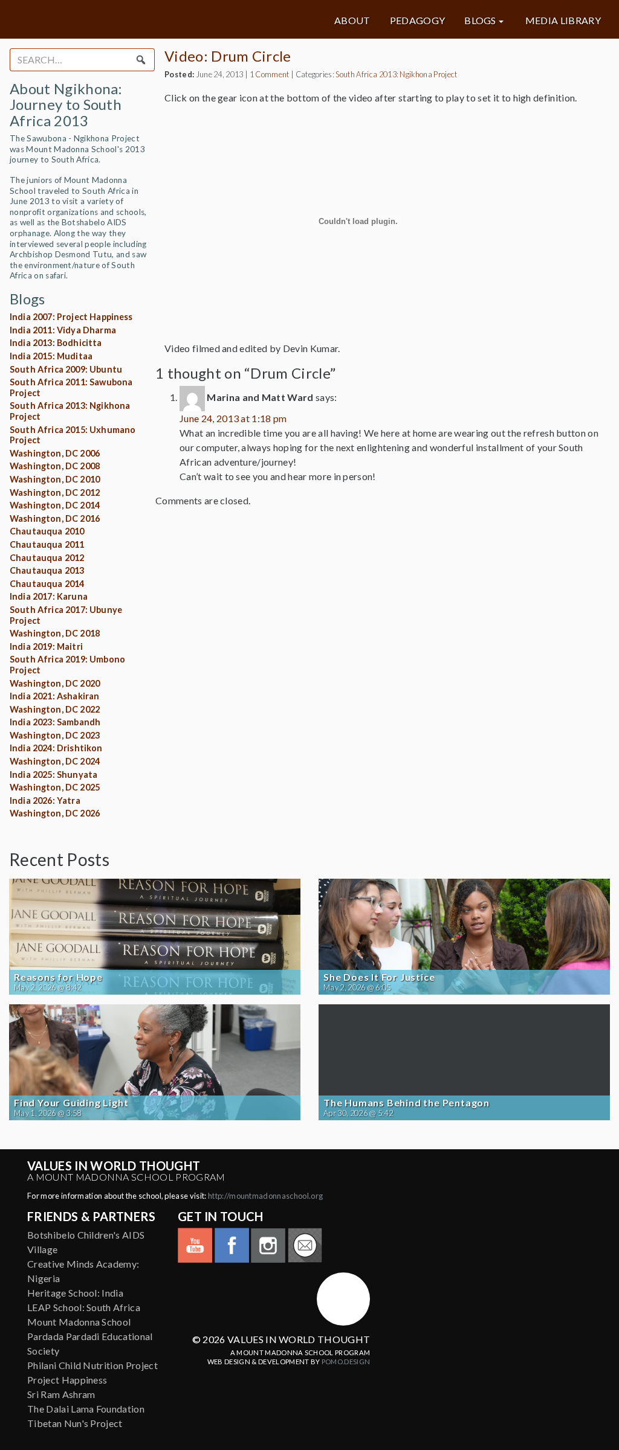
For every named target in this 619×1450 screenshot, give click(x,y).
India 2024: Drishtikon (56, 748)
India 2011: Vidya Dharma (63, 330)
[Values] (109, 19)
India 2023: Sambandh (55, 722)
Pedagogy (418, 20)
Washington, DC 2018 (55, 633)
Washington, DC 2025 (55, 787)
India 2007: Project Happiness (71, 317)
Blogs (480, 20)
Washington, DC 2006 (55, 453)
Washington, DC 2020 (55, 683)
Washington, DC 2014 (55, 505)
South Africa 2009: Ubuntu (66, 369)
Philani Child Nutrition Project (92, 1365)
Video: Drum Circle (227, 56)
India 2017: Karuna (49, 596)
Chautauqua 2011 (47, 544)
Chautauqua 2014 (47, 584)
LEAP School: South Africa (83, 1307)
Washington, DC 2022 (55, 709)
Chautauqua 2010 (47, 531)
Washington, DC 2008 (55, 466)
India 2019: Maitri (46, 646)
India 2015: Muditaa (51, 356)
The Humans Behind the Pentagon (406, 1103)
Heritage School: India (75, 1292)
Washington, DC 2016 (55, 518)
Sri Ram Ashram (61, 1394)
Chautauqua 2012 (47, 558)
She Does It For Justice (379, 977)
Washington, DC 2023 (55, 735)
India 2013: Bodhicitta (56, 343)
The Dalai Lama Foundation (85, 1408)
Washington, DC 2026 (55, 813)
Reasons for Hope (58, 977)
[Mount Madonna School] (343, 1299)
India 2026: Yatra (45, 800)
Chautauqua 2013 (47, 570)
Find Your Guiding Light (71, 1103)
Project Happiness (67, 1379)
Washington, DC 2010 (55, 479)
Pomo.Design (346, 1361)
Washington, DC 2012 (55, 492)
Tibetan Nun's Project (75, 1423)
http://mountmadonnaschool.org (265, 1196)
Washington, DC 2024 (55, 761)
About (352, 20)
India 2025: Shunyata (53, 774)
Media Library (563, 20)
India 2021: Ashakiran (54, 696)
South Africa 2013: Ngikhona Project (396, 74)
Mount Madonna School (79, 1321)
